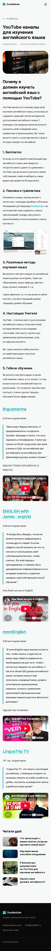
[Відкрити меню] (45, 4)
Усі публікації (12, 18)
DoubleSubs (37, 206)
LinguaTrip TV (16, 751)
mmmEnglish (14, 631)
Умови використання (12, 925)
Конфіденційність (33, 925)
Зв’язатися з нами (10, 930)
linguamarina (14, 409)
